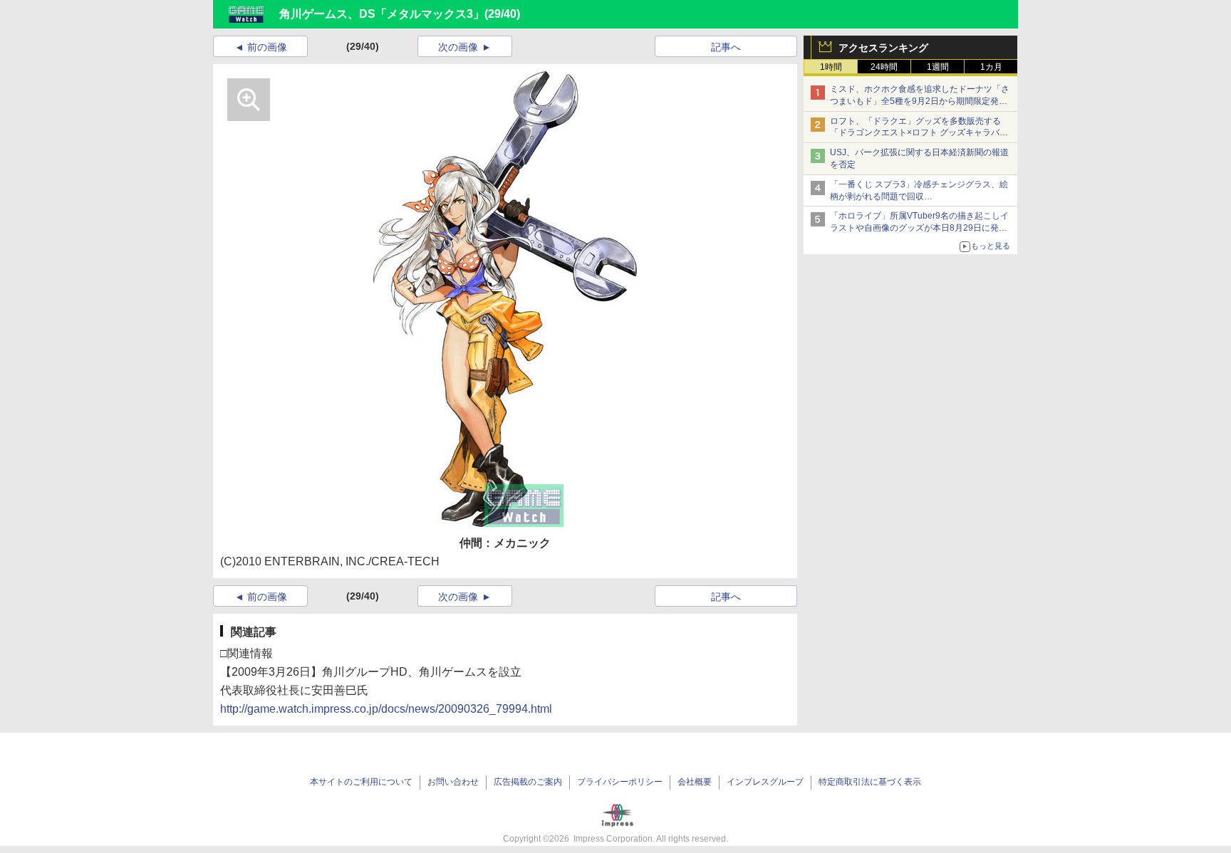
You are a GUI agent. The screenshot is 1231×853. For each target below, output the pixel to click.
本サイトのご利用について (361, 782)
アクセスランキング (883, 47)
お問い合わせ (453, 782)
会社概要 (694, 782)
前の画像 (267, 47)
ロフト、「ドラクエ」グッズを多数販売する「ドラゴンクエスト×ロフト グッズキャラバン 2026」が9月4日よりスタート (919, 133)
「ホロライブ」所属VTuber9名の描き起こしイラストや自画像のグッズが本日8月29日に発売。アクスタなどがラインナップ (919, 228)
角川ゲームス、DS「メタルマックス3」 (381, 14)
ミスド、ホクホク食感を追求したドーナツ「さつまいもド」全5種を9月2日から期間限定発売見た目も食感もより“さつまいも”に (919, 101)
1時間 (831, 67)
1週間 (938, 67)
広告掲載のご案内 (528, 782)
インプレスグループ (765, 782)
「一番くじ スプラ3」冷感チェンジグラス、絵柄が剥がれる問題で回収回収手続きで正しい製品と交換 (919, 196)
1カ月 (991, 67)
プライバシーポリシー (620, 782)
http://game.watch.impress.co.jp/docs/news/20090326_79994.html (386, 709)
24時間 (884, 67)
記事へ (726, 47)
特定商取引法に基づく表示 (870, 782)
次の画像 (458, 47)
